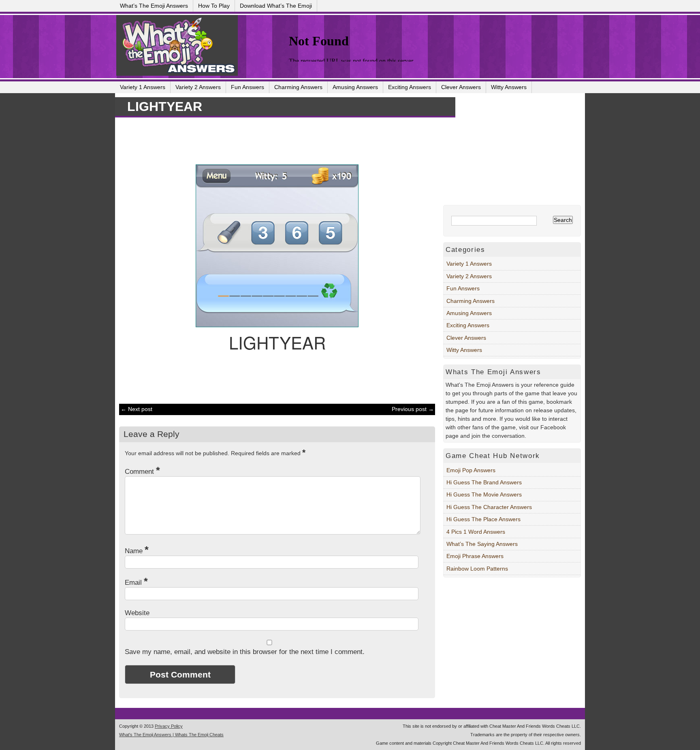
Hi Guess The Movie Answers (484, 494)
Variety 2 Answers (198, 87)
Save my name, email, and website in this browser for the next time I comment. (245, 652)
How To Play (214, 5)
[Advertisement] (273, 139)
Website (137, 613)
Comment (142, 471)
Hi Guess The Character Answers (489, 507)
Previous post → (413, 409)
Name (137, 551)
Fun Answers (247, 87)
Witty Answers (509, 87)
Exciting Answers (409, 87)
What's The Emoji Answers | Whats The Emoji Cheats (171, 734)
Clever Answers (461, 87)
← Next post (136, 409)
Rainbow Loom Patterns (477, 568)
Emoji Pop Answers (470, 470)
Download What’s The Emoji (276, 5)
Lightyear (164, 106)
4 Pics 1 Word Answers (475, 531)
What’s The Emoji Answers (154, 5)
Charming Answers (298, 87)
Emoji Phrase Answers (475, 556)
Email (136, 582)
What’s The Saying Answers (482, 544)
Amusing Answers (355, 87)
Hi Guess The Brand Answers (484, 482)
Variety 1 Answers (142, 87)
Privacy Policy (169, 726)
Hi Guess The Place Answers (483, 519)
